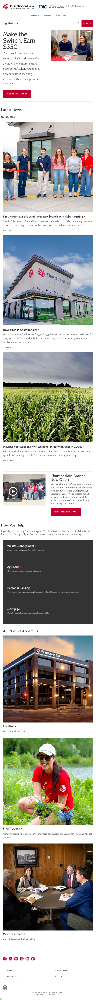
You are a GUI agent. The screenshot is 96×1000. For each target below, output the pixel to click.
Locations (34, 16)
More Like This (7, 117)
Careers (47, 16)
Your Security (60, 970)
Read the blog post (66, 511)
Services (11, 970)
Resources (12, 977)
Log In (87, 23)
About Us (58, 977)
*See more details (17, 93)
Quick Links (61, 16)
